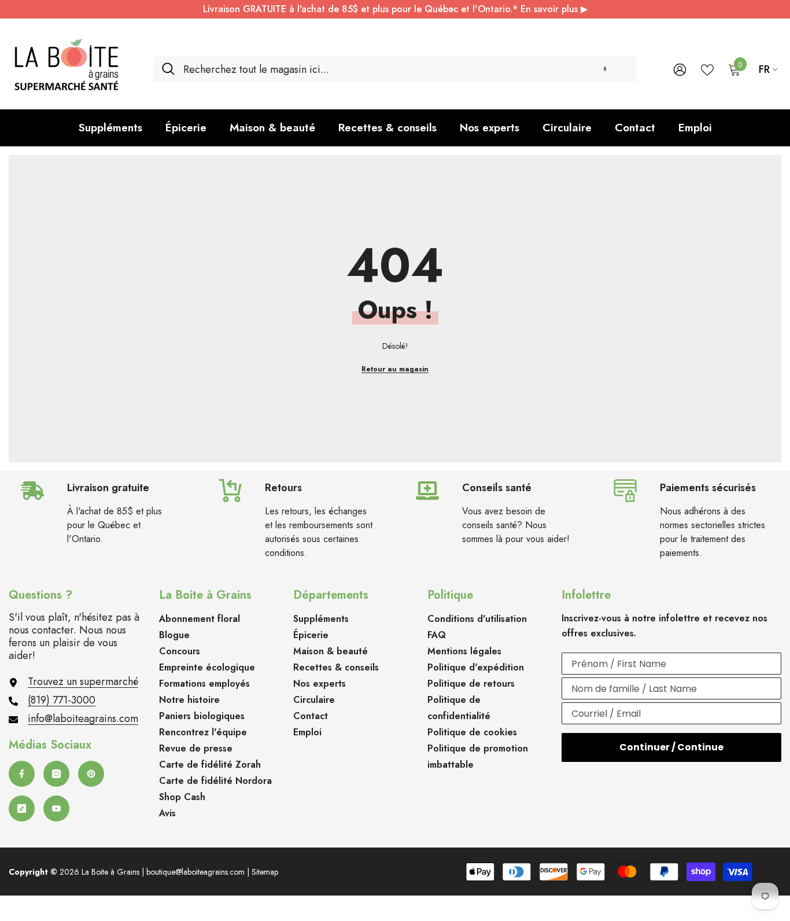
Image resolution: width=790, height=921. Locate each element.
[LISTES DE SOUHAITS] (707, 68)
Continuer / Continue (671, 747)
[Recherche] (395, 69)
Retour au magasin (395, 369)
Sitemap (265, 872)
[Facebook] (22, 774)
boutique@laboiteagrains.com (195, 872)
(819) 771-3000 (61, 700)
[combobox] (406, 69)
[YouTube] (56, 808)
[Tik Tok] (22, 808)
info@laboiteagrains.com (83, 718)
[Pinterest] (91, 774)
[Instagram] (56, 774)
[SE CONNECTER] (679, 69)
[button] (604, 69)
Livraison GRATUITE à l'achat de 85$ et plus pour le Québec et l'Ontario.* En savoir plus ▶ (395, 9)
